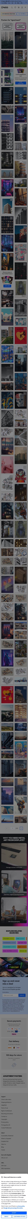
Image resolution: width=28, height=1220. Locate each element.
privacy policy (21, 1206)
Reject (6, 1216)
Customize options (19, 1216)
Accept (14, 1213)
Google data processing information (13, 1208)
